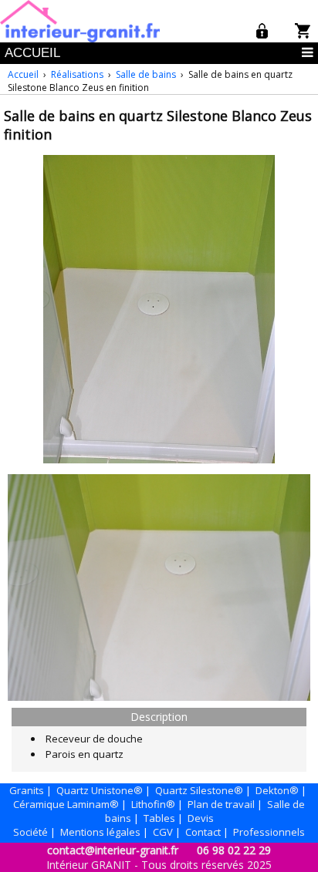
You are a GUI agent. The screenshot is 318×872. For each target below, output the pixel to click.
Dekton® (277, 790)
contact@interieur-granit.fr (112, 850)
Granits (26, 790)
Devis (201, 818)
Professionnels (269, 832)
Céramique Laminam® (66, 804)
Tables (159, 818)
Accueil (23, 74)
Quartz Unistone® (99, 790)
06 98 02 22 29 (234, 850)
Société (30, 832)
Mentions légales (100, 832)
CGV (163, 832)
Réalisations (77, 74)
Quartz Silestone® (199, 790)
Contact (203, 832)
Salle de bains (146, 74)
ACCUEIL (32, 52)
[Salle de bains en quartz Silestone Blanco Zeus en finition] (159, 459)
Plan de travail (221, 804)
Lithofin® (153, 804)
